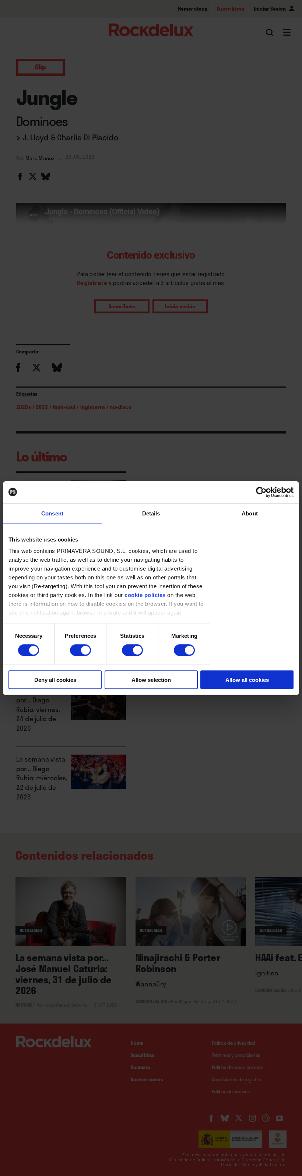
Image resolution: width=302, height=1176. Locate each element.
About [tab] (250, 513)
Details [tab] (151, 513)
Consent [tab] (52, 513)
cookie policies (145, 595)
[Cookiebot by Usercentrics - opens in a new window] (261, 491)
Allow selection (151, 680)
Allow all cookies (247, 680)
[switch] (80, 650)
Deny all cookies (55, 680)
